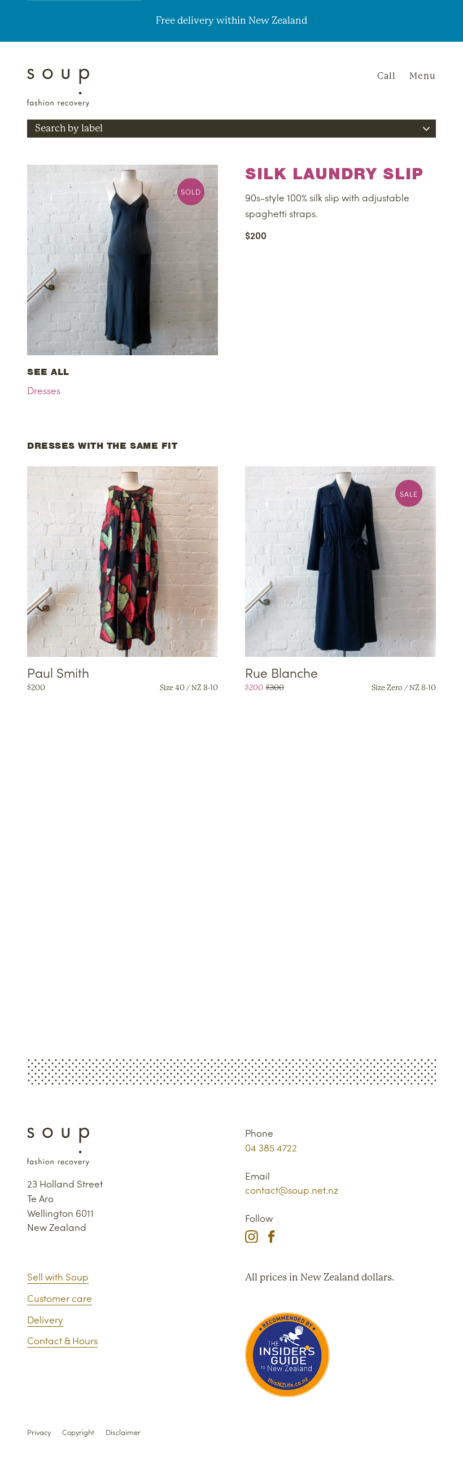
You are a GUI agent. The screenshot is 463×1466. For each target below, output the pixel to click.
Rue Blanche (281, 672)
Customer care (59, 1298)
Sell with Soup (58, 1276)
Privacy (39, 1432)
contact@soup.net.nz (291, 1189)
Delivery (45, 1319)
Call (386, 75)
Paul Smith (58, 672)
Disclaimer (123, 1432)
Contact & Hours (62, 1340)
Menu (422, 75)
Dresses (43, 390)
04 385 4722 (271, 1147)
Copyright (78, 1432)
